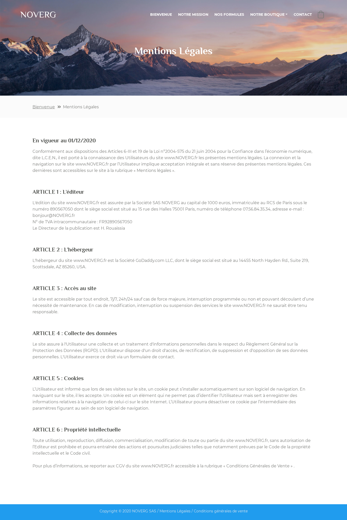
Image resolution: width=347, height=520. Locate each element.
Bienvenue (44, 107)
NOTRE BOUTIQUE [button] (267, 14)
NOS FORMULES (229, 14)
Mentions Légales (175, 511)
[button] (321, 14)
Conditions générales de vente (221, 511)
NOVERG (38, 14)
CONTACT (303, 14)
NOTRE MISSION (193, 14)
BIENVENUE (162, 14)
